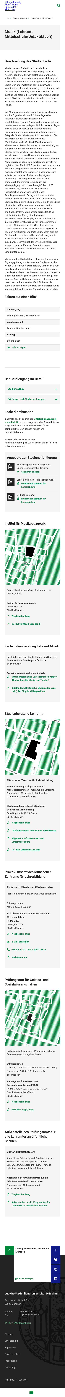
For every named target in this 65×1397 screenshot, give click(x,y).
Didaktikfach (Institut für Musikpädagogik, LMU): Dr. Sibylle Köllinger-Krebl (33, 690)
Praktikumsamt (19, 957)
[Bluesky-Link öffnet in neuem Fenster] (55, 1259)
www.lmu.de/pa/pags (22, 1109)
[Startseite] (9, 1250)
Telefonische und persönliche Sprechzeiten (33, 830)
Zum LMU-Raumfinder (19, 1323)
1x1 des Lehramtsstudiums (25, 849)
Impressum (10, 1347)
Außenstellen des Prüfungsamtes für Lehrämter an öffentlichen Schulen (30, 1204)
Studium (5, 18)
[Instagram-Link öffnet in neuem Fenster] (55, 1269)
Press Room (11, 1360)
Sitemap (9, 1334)
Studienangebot (20, 18)
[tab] (32, 388)
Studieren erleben (30, 471)
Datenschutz (11, 1340)
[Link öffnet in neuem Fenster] (32, 1264)
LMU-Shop (10, 1367)
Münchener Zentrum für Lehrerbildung (33, 485)
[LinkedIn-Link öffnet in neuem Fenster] (55, 1278)
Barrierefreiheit (12, 1354)
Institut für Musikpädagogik (26, 624)
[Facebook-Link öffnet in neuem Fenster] (55, 1250)
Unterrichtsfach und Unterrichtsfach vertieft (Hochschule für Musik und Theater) (34, 678)
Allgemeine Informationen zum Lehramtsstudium (27, 840)
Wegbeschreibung (20, 616)
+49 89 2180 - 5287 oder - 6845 (28, 949)
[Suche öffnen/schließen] (58, 5)
